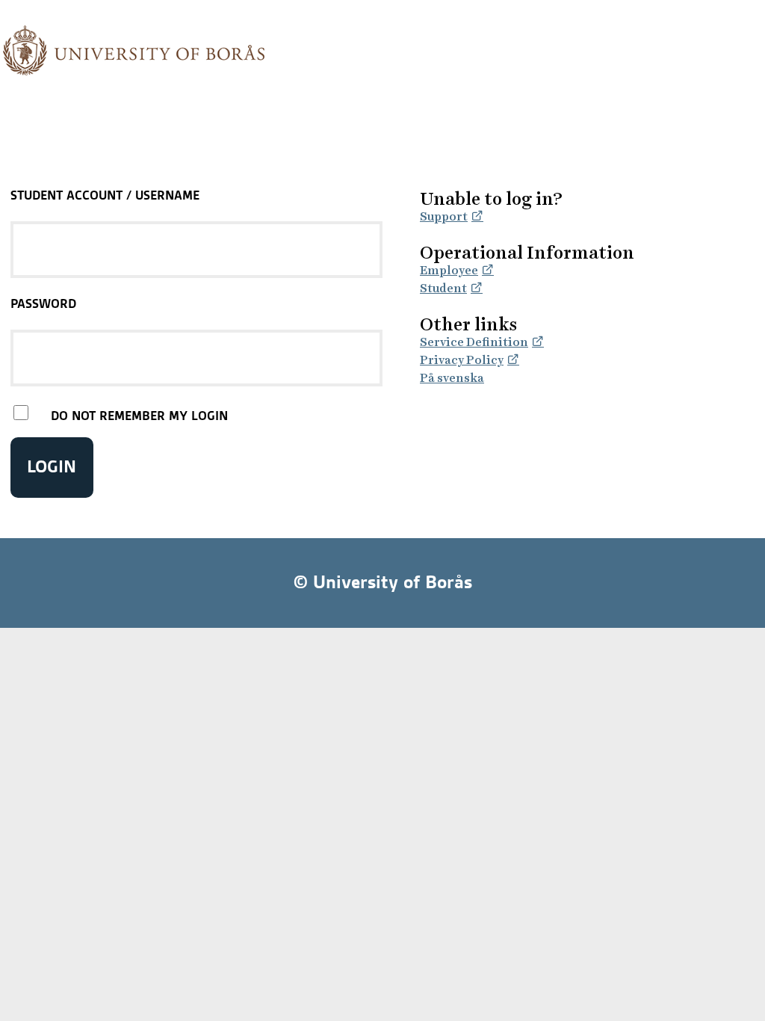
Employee (449, 270)
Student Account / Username (104, 195)
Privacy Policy (462, 360)
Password (43, 303)
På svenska (452, 378)
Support (444, 216)
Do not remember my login (139, 415)
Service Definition (474, 342)
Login (51, 467)
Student (443, 288)
